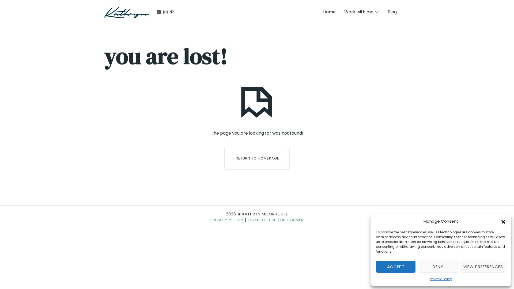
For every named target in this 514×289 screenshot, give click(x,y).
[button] (503, 221)
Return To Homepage (257, 158)
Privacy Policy (441, 279)
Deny (438, 266)
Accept (396, 266)
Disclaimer (292, 220)
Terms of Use (262, 220)
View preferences (483, 266)
